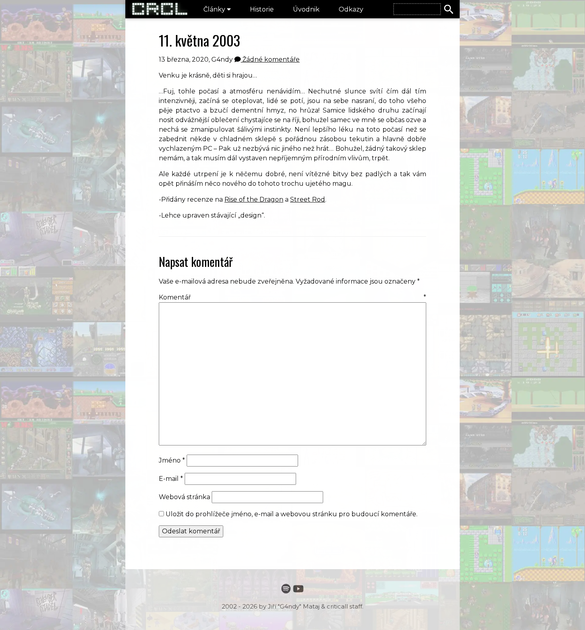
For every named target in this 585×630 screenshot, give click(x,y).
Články (215, 9)
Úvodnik (306, 9)
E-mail (171, 478)
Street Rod (307, 199)
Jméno (172, 460)
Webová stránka (184, 497)
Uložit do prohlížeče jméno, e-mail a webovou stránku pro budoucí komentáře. (291, 514)
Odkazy (351, 9)
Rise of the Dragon (253, 199)
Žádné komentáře (270, 59)
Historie (262, 9)
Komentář (292, 297)
